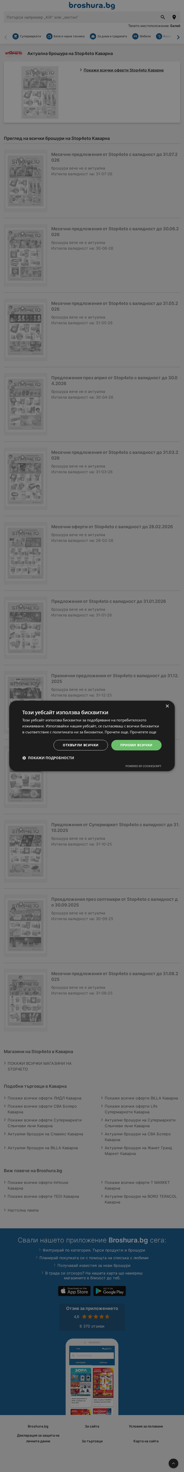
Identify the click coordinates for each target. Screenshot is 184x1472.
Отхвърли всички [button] (80, 745)
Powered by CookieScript (143, 766)
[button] (48, 758)
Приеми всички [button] (136, 745)
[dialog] (92, 736)
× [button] (167, 706)
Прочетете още (143, 732)
